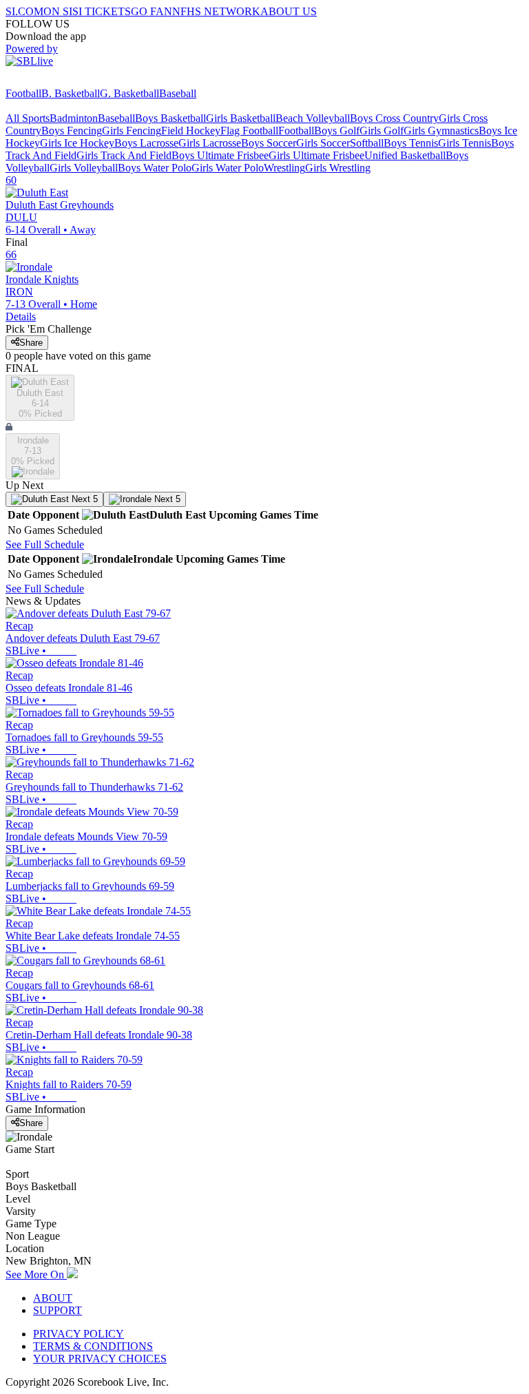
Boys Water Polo (154, 168)
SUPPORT (57, 1310)
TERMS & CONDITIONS (93, 1346)
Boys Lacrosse (146, 143)
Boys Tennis (411, 143)
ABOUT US (288, 11)
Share (31, 342)
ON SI (57, 11)
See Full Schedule (45, 544)
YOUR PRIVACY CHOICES (100, 1358)
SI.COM (24, 11)
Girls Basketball (241, 118)
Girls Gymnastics (441, 130)
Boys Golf (337, 130)
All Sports (28, 118)
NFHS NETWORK (216, 11)
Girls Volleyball (84, 168)
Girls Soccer (323, 143)
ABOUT (52, 1298)
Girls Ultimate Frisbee (316, 155)
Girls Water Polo (227, 168)
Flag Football (249, 130)
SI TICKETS (101, 11)
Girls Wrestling (338, 168)
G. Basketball (129, 93)
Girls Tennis (464, 143)
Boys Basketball (170, 118)
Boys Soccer (268, 143)
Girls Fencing (131, 130)
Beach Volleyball (313, 118)
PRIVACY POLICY (78, 1334)
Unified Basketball (405, 155)
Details (21, 316)
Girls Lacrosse (209, 143)
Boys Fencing (71, 130)
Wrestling (284, 168)
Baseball (177, 93)
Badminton (74, 118)
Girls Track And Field (124, 155)
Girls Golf (382, 130)
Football (23, 93)
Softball (367, 143)
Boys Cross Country (394, 118)
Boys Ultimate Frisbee (220, 155)
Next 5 (83, 499)
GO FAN (151, 11)
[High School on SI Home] (59, 81)
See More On (36, 1274)
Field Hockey (190, 130)
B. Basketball (70, 93)
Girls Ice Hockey (77, 143)
